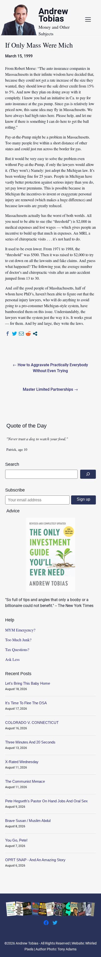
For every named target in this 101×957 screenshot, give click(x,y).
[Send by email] (21, 333)
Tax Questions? (17, 649)
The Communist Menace (25, 781)
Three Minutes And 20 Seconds (30, 742)
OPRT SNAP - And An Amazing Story (35, 860)
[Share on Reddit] (28, 333)
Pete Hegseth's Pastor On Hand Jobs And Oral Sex (46, 801)
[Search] (88, 474)
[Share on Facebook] (7, 333)
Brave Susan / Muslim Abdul (27, 820)
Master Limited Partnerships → (50, 389)
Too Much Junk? (18, 639)
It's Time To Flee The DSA (26, 703)
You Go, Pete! (16, 840)
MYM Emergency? (20, 629)
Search (12, 464)
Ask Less (12, 659)
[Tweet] (14, 333)
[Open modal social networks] (35, 333)
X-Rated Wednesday (21, 762)
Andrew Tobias (53, 16)
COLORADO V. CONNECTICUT (32, 722)
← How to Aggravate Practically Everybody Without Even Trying (50, 368)
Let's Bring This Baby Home (27, 683)
